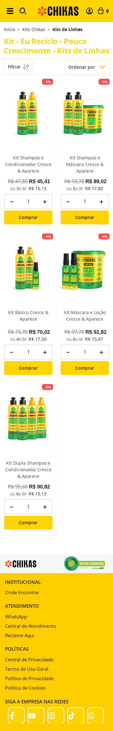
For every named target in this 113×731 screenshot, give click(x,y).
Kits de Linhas (67, 29)
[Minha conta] (89, 11)
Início (9, 29)
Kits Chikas (33, 29)
